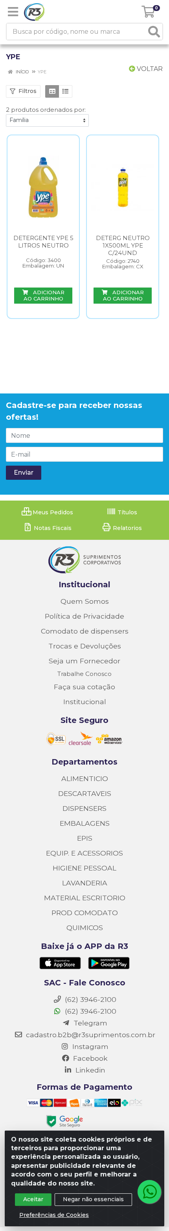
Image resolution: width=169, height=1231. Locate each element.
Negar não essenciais (93, 1199)
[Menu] (13, 12)
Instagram (89, 1046)
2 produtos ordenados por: (46, 109)
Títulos (126, 512)
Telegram (89, 1023)
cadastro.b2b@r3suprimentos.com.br (89, 1035)
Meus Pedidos (52, 512)
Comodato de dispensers (85, 631)
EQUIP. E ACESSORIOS (84, 853)
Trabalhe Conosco (84, 673)
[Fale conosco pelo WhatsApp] (149, 1192)
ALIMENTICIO (84, 778)
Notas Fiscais (52, 528)
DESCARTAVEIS (84, 793)
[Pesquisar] (154, 32)
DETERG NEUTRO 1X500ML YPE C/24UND (123, 245)
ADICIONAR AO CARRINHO (44, 295)
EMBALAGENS (85, 823)
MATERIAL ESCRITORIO (84, 898)
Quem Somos (85, 601)
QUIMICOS (84, 927)
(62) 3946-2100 (89, 1011)
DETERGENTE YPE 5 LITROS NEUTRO (43, 241)
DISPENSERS (84, 808)
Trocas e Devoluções (84, 646)
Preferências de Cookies (54, 1214)
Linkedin (89, 1070)
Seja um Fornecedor (84, 661)
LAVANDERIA (84, 883)
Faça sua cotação (84, 687)
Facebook (89, 1058)
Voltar (149, 69)
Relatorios (126, 528)
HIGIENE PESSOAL (84, 868)
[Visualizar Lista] (65, 91)
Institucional (84, 701)
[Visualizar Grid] (52, 91)
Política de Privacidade (84, 616)
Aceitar (33, 1199)
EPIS (84, 838)
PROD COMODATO (84, 913)
